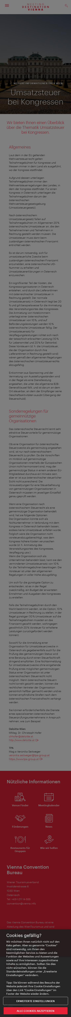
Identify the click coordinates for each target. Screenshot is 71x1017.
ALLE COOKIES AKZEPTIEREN (35, 1010)
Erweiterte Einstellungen (35, 1001)
